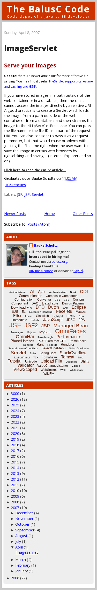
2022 (15, 422)
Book (73, 292)
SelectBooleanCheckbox (23, 348)
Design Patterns (73, 303)
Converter (44, 299)
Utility (84, 361)
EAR (65, 307)
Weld (63, 370)
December (24, 512)
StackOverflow (73, 353)
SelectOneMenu (53, 348)
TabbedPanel (22, 357)
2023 (15, 416)
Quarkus (28, 344)
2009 (15, 496)
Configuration (24, 299)
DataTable (50, 303)
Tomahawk (49, 357)
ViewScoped (25, 369)
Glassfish (42, 316)
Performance (68, 336)
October (22, 524)
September (24, 529)
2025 (15, 404)
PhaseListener (22, 341)
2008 (15, 501)
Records (52, 344)
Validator (25, 365)
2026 (15, 399)
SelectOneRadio (79, 348)
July (18, 541)
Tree (80, 357)
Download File (21, 307)
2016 (15, 456)
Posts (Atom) (38, 224)
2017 (15, 450)
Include (35, 320)
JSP (27, 194)
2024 (15, 410)
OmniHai (25, 336)
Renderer (67, 344)
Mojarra (31, 332)
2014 (15, 467)
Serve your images (30, 65)
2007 (15, 507)
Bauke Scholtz (46, 245)
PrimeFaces (78, 341)
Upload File (51, 361)
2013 (15, 473)
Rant (40, 344)
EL (24, 312)
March (20, 559)
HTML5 (70, 316)
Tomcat (67, 357)
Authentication (57, 292)
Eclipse (79, 307)
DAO (35, 303)
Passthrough (45, 337)
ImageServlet (30, 48)
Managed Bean (71, 325)
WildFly (48, 374)
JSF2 (31, 325)
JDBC (70, 320)
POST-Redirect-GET (52, 341)
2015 (15, 462)
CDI (84, 291)
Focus (28, 316)
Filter (17, 315)
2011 (15, 484)
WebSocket (49, 370)
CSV (66, 299)
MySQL (45, 332)
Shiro (33, 353)
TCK (36, 357)
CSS (57, 299)
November (24, 518)
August (21, 535)
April (19, 547)
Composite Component (62, 296)
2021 (15, 427)
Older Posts (83, 213)
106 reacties (15, 184)
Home (49, 213)
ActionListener (17, 292)
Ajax (42, 291)
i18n (81, 316)
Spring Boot (48, 353)
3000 (15, 393)
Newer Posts (15, 213)
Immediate (19, 320)
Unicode (31, 361)
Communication (30, 296)
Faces (81, 311)
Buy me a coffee (41, 271)
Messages (17, 332)
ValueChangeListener (52, 365)
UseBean (71, 361)
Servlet (37, 194)
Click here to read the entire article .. (35, 170)
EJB (15, 311)
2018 (15, 444)
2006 (15, 577)
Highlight (58, 316)
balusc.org (59, 261)
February (22, 565)
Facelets (64, 311)
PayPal (78, 271)
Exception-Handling (41, 311)
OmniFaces (70, 331)
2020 (15, 433)
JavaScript (53, 319)
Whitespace (77, 370)
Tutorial (14, 361)
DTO (40, 307)
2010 (15, 490)
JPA (82, 320)
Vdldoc (76, 365)
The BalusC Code (48, 9)
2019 (15, 439)
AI (32, 291)
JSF (19, 194)
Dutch (53, 307)
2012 (15, 479)
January (21, 570)
